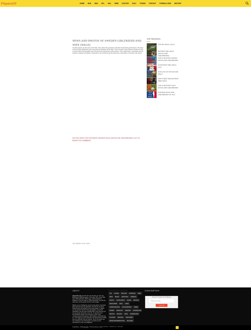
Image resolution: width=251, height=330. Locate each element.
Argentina (125, 296)
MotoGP (177, 3)
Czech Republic (127, 306)
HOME (82, 3)
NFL (103, 3)
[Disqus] (107, 166)
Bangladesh (113, 303)
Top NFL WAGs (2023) (166, 44)
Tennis (143, 3)
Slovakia (112, 317)
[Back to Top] (177, 327)
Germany (133, 296)
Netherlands (134, 313)
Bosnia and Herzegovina (117, 320)
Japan (127, 303)
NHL (109, 3)
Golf (134, 3)
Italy (121, 303)
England (124, 293)
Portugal (120, 310)
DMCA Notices (104, 326)
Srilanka (120, 317)
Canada (116, 293)
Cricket (152, 3)
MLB (89, 3)
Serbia (136, 306)
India (139, 293)
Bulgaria (130, 320)
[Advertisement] (125, 23)
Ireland (112, 313)
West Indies (129, 317)
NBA (96, 3)
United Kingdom (115, 306)
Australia (132, 293)
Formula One (165, 3)
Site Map (120, 326)
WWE (117, 3)
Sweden (112, 310)
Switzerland (137, 310)
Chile (126, 313)
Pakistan (128, 310)
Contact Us (112, 326)
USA (111, 293)
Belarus (119, 313)
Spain (111, 296)
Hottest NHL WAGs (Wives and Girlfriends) (166, 53)
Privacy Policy (94, 326)
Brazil (117, 296)
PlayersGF (9, 3)
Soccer (125, 3)
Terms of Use (84, 326)
